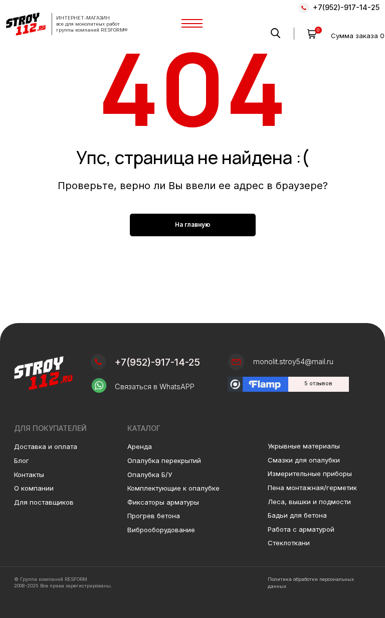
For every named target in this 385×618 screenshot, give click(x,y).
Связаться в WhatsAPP (155, 386)
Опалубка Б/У (149, 475)
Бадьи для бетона (297, 515)
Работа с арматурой (301, 529)
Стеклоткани (289, 543)
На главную (193, 224)
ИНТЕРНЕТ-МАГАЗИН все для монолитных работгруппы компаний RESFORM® (91, 24)
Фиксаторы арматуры (163, 502)
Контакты (29, 475)
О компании (34, 488)
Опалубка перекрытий (164, 460)
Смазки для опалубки (304, 460)
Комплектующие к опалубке (173, 488)
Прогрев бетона (153, 516)
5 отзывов (318, 383)
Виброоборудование (161, 530)
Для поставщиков (44, 502)
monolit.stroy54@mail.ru (293, 361)
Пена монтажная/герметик (312, 488)
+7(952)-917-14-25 (346, 7)
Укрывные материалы (304, 446)
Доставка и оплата (45, 446)
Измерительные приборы (310, 474)
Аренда (139, 446)
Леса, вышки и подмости (309, 502)
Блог (21, 460)
